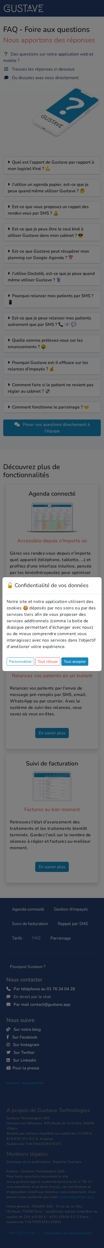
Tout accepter (75, 661)
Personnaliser (20, 661)
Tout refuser (48, 661)
